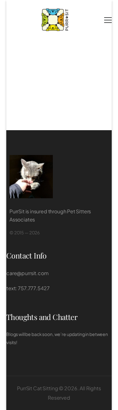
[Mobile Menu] (108, 20)
